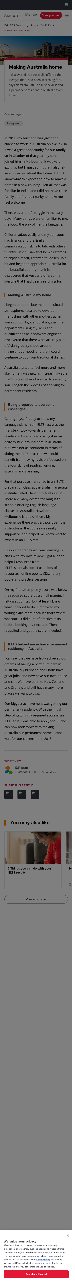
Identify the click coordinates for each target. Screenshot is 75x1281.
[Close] (68, 1236)
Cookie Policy (43, 1259)
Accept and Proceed (36, 1274)
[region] (36, 1255)
